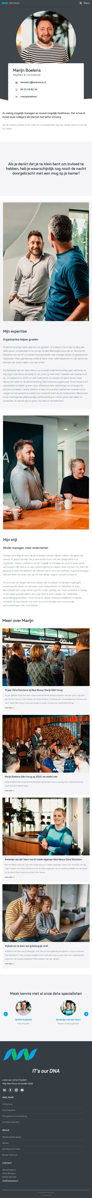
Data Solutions (8, 1110)
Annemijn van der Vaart (68, 1020)
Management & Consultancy (14, 1116)
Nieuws (5, 1143)
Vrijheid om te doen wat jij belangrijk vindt (26, 946)
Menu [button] (87, 3)
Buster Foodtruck (9, 1155)
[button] (6, 1014)
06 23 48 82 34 (28, 89)
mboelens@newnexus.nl (33, 82)
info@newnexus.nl (10, 1181)
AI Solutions (7, 1104)
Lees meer (9, 708)
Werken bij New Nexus (11, 1137)
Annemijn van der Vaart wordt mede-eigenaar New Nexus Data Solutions (43, 859)
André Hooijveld (23, 1020)
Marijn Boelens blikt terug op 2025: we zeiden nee (31, 777)
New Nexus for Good (11, 1149)
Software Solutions (10, 1122)
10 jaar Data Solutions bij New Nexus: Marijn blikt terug (34, 690)
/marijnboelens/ (28, 97)
